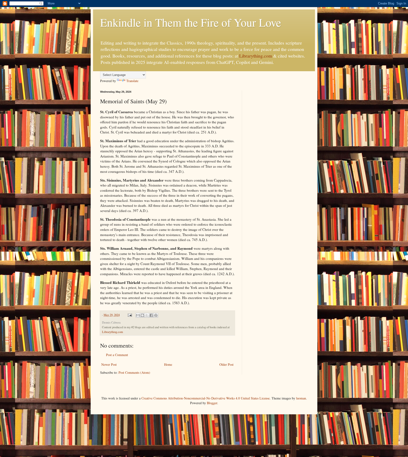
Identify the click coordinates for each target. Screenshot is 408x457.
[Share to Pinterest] (155, 315)
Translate (132, 81)
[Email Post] (129, 315)
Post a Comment (117, 355)
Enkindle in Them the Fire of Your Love (190, 22)
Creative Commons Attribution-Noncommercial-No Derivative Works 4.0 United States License (205, 398)
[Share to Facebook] (151, 315)
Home (168, 364)
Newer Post (109, 364)
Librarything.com (255, 56)
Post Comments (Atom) (134, 372)
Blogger (212, 403)
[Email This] (138, 315)
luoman (301, 398)
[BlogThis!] (142, 315)
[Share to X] (146, 315)
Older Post (226, 364)
